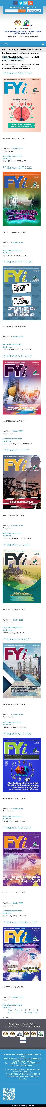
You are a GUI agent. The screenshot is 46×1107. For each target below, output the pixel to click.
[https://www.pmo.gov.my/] (12, 1034)
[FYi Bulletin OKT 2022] (22, 199)
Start (10, 1010)
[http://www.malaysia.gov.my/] (5, 1034)
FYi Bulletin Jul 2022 (16, 450)
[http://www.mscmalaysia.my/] (19, 1034)
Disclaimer (26, 1026)
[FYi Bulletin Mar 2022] (22, 859)
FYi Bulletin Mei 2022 (17, 639)
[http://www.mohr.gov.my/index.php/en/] (27, 1034)
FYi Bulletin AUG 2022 (17, 356)
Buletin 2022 (18, 148)
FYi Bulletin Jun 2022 (16, 544)
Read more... (7, 158)
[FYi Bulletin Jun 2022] (22, 576)
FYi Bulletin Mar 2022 (17, 827)
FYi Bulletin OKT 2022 (17, 167)
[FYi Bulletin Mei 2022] (22, 670)
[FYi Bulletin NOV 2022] (22, 104)
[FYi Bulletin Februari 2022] (22, 953)
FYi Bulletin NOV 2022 (17, 73)
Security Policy (28, 1024)
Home (5, 56)
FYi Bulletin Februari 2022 (20, 922)
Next (30, 1012)
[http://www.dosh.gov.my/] (34, 1034)
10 (25, 1012)
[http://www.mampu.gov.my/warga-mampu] (23, 1040)
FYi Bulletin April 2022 (17, 733)
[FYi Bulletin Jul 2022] (22, 481)
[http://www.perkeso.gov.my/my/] (41, 1034)
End (36, 1012)
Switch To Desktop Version (23, 1106)
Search (22, 11)
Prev (16, 1010)
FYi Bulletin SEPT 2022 (18, 262)
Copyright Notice (12, 1026)
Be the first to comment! (12, 156)
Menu (5, 43)
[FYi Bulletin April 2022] (22, 765)
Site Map (36, 1026)
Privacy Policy (14, 1024)
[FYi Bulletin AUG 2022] (22, 387)
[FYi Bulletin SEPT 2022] (22, 293)
